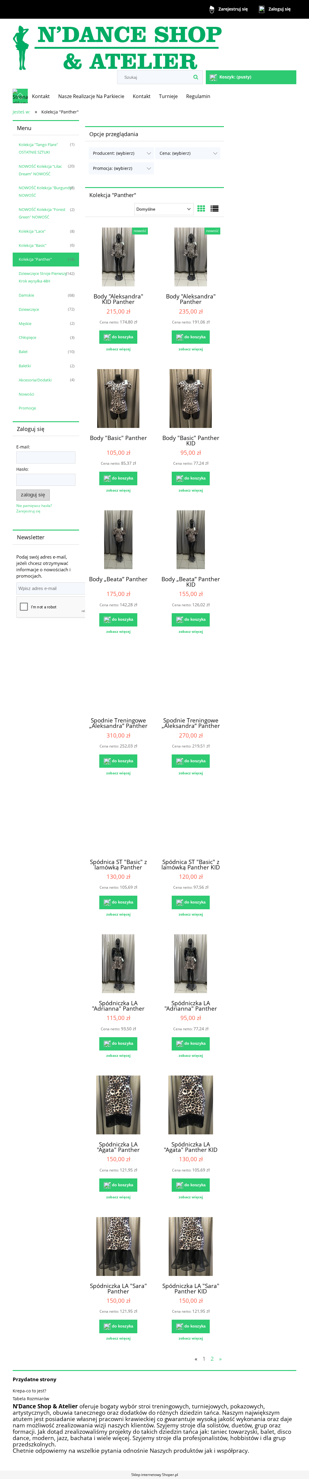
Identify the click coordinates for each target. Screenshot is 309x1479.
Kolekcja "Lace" (32, 231)
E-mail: (23, 447)
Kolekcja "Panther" (35, 259)
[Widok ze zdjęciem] (201, 208)
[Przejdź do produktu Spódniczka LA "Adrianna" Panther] (118, 964)
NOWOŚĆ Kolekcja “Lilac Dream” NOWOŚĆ (40, 170)
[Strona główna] (117, 45)
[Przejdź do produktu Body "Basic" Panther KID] (190, 399)
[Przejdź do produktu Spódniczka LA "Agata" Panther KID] (190, 1106)
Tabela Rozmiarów (31, 1398)
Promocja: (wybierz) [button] (112, 168)
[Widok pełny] (214, 208)
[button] (118, 349)
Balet (23, 351)
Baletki (25, 365)
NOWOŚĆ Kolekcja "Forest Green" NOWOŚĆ (42, 213)
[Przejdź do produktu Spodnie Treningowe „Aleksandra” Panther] (118, 682)
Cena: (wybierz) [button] (175, 153)
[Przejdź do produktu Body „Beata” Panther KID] (190, 540)
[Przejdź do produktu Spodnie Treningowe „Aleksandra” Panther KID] (190, 682)
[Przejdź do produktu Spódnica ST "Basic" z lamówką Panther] (118, 823)
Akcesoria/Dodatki (35, 380)
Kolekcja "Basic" (32, 245)
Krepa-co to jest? (29, 1391)
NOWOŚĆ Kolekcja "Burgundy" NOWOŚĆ (46, 191)
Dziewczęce (29, 309)
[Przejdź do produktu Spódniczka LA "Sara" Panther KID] (190, 1247)
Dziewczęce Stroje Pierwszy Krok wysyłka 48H (43, 277)
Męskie (25, 323)
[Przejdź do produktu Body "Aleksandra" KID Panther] (118, 258)
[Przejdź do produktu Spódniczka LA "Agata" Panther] (118, 1106)
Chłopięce (27, 337)
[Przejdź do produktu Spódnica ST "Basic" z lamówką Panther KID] (190, 823)
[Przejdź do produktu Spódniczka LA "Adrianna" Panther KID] (190, 964)
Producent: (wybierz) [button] (113, 153)
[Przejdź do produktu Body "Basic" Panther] (118, 399)
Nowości (26, 394)
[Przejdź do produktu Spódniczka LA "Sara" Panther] (118, 1247)
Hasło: (22, 469)
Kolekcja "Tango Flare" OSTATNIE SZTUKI (38, 148)
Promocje (27, 408)
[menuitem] (41, 96)
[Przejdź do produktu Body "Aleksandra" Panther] (190, 258)
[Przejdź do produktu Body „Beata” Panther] (118, 540)
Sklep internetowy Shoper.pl (154, 1474)
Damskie (26, 295)
